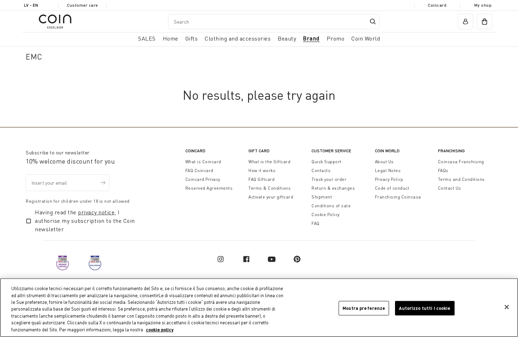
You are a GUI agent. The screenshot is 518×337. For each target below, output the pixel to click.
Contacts (321, 170)
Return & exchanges (333, 188)
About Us (384, 161)
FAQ (316, 223)
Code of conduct (392, 188)
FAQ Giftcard (261, 179)
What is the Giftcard (269, 161)
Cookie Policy (326, 214)
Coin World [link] (365, 38)
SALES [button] (147, 38)
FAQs (443, 170)
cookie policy (159, 329)
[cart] (484, 21)
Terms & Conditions (269, 188)
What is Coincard (203, 161)
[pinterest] (297, 259)
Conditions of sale (331, 205)
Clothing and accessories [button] (238, 38)
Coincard (437, 5)
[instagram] (220, 259)
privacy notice (96, 212)
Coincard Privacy (202, 179)
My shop (483, 5)
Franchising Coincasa (398, 197)
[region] (259, 307)
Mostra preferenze (364, 308)
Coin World (387, 150)
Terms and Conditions (461, 179)
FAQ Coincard (199, 170)
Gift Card (259, 150)
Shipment (322, 197)
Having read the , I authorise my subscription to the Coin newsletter (85, 221)
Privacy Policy (389, 179)
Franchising (451, 150)
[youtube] (271, 259)
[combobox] (274, 21)
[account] (465, 21)
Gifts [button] (191, 38)
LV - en (31, 5)
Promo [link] (336, 38)
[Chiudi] (506, 307)
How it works (262, 170)
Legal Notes (388, 170)
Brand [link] (311, 38)
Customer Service (331, 150)
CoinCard (195, 150)
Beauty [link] (287, 38)
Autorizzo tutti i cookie (424, 308)
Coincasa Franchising (461, 161)
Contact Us (449, 188)
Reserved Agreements (209, 188)
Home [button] (170, 38)
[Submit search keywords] (373, 21)
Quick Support (326, 161)
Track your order (329, 179)
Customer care (82, 5)
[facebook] (246, 259)
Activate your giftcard (270, 197)
